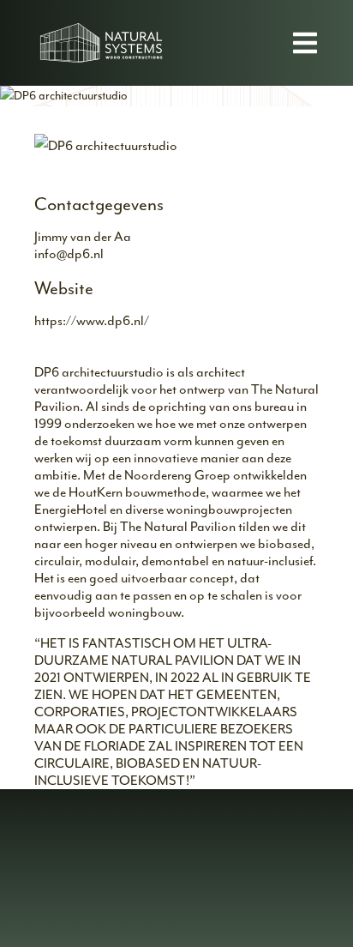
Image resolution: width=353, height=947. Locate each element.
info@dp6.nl (69, 253)
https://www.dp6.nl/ (91, 320)
